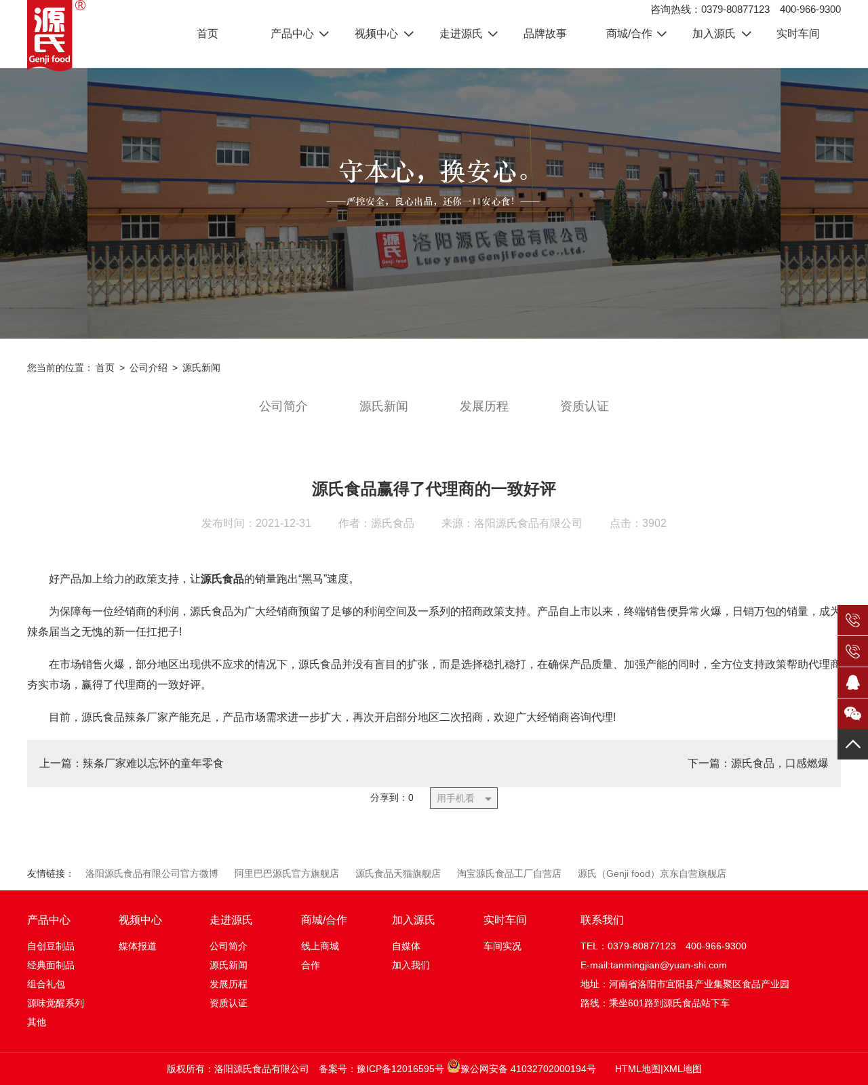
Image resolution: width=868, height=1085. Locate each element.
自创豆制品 (51, 946)
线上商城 (320, 946)
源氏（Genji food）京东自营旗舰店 (652, 873)
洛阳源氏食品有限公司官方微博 (151, 873)
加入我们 (411, 965)
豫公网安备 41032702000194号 (528, 1068)
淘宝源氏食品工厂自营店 (509, 873)
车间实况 (502, 946)
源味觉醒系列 (55, 1003)
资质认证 (584, 406)
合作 (310, 965)
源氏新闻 (201, 367)
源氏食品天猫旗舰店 (398, 873)
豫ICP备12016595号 (400, 1068)
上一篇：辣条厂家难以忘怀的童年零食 (131, 763)
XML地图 (682, 1068)
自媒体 (406, 946)
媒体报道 (138, 946)
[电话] (852, 623)
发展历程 (484, 406)
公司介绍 (148, 367)
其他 (36, 1022)
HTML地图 (637, 1068)
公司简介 (283, 406)
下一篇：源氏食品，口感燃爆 (758, 763)
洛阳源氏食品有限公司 (528, 523)
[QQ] (852, 682)
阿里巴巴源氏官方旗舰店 (287, 873)
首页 (105, 367)
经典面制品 (51, 965)
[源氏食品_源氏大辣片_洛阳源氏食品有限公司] (56, 35)
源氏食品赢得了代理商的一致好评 (434, 488)
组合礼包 (46, 984)
